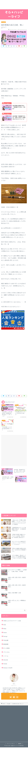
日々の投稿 (6, 648)
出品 (4, 624)
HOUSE (5, 660)
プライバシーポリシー (11, 743)
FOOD (5, 663)
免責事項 (19, 743)
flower (5, 632)
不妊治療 (3, 22)
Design (5, 636)
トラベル (5, 656)
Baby (4, 628)
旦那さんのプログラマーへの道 (12, 620)
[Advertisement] (14, 4)
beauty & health (7, 667)
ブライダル (6, 652)
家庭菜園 (5, 644)
